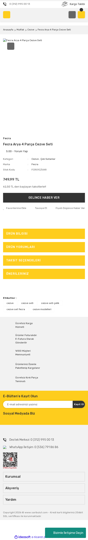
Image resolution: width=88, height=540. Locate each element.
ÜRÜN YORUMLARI (20, 247)
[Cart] (81, 14)
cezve (10, 303)
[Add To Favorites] (14, 208)
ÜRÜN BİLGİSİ (17, 233)
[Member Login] (72, 14)
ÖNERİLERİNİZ (17, 274)
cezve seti (27, 303)
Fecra (7, 138)
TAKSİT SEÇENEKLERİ (23, 260)
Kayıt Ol (79, 404)
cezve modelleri (42, 309)
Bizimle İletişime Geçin (68, 533)
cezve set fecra (16, 309)
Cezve (35, 159)
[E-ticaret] (43, 537)
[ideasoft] (22, 537)
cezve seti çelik (50, 303)
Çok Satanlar (48, 159)
